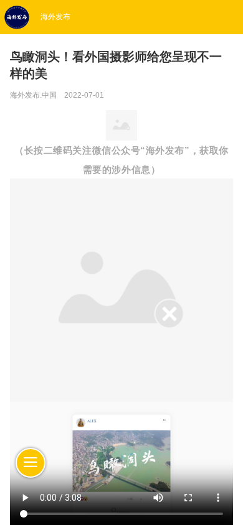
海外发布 (55, 16)
